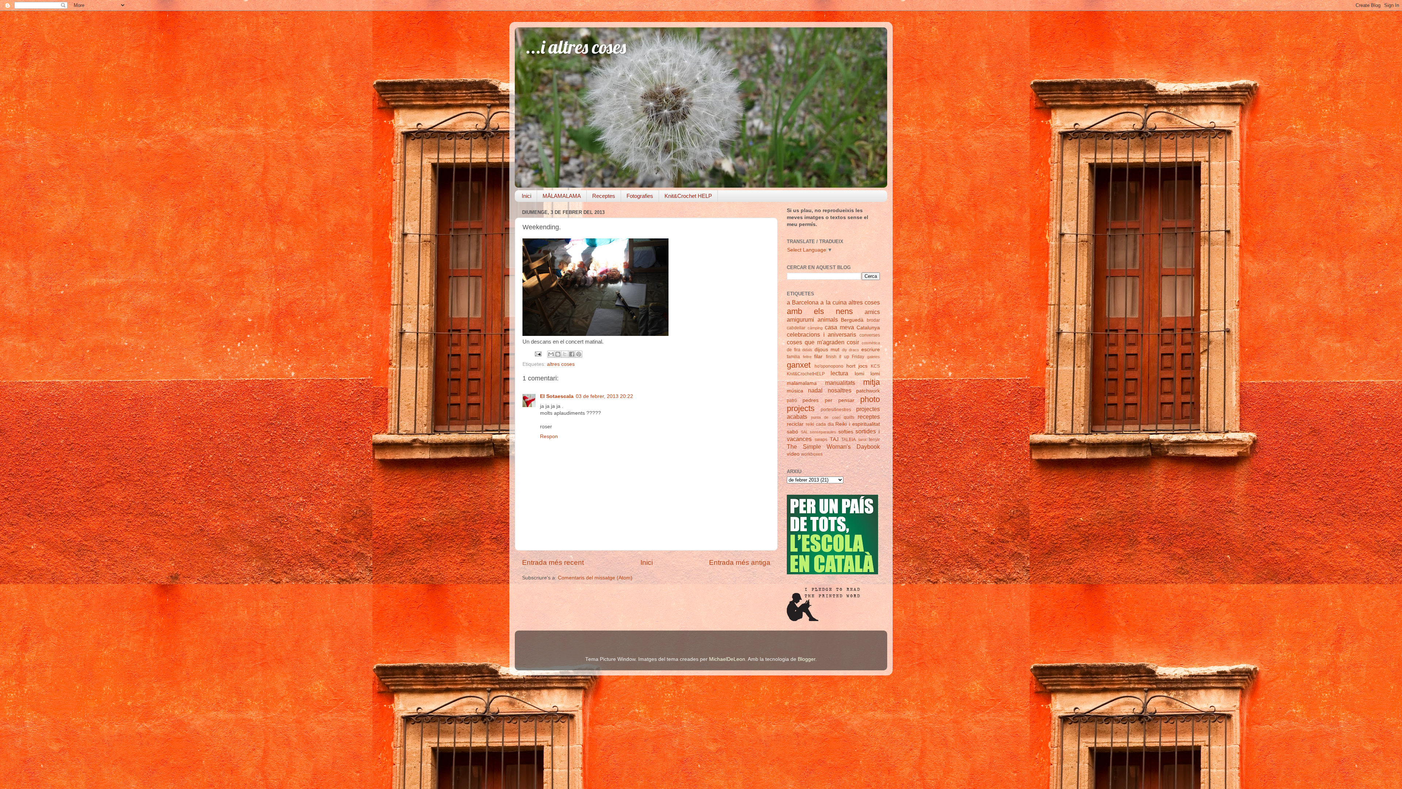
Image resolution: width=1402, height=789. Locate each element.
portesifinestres (836, 409)
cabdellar (796, 327)
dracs (854, 350)
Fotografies (640, 196)
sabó (792, 431)
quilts (849, 417)
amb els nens (820, 311)
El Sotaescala (557, 396)
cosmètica (871, 343)
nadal (815, 390)
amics (872, 312)
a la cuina (833, 302)
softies (845, 431)
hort (850, 366)
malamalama (802, 383)
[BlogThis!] (558, 354)
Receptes (603, 196)
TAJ (834, 439)
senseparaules (823, 432)
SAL (804, 432)
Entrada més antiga (739, 562)
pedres (810, 400)
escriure (870, 349)
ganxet (799, 364)
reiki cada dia (820, 424)
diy (844, 350)
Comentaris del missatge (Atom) (595, 578)
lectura (839, 373)
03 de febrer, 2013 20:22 (604, 396)
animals (827, 319)
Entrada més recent (553, 562)
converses (869, 335)
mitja (871, 382)
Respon (549, 436)
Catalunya (868, 327)
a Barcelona (803, 302)
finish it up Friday (845, 356)
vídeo (793, 454)
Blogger (806, 659)
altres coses (561, 364)
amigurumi (800, 319)
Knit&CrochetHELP (806, 373)
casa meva (839, 327)
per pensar (839, 400)
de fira (793, 349)
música (795, 391)
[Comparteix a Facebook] (571, 354)
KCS (875, 366)
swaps (821, 439)
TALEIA (848, 439)
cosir (853, 342)
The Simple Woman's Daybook (833, 446)
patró (792, 400)
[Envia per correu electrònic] (551, 354)
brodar (873, 320)
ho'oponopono (829, 366)
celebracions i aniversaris (821, 334)
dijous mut (827, 349)
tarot (862, 439)
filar (818, 356)
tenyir (874, 439)
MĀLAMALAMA (562, 196)
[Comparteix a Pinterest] (578, 354)
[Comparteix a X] (564, 354)
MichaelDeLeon (727, 659)
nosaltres (839, 390)
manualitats (840, 382)
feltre (807, 357)
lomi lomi (867, 373)
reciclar (795, 424)
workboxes (812, 454)
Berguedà (852, 320)
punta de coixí (825, 417)
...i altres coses (576, 46)
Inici (526, 196)
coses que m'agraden (815, 342)
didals (807, 350)
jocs (862, 366)
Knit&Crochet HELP (688, 196)
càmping (815, 328)
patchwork (868, 391)
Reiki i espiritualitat (857, 424)
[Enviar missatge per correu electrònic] (537, 354)
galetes (873, 357)
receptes (869, 416)
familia (793, 356)
